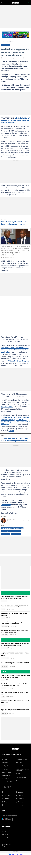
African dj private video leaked (11, 531)
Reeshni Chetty (19, 58)
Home (2, 42)
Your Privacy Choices (17, 854)
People (3, 609)
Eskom (11, 430)
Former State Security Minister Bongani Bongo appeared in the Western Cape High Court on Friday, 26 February (15, 420)
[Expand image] (29, 229)
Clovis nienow (16, 533)
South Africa (10, 42)
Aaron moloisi (18, 528)
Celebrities (4, 600)
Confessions (4, 626)
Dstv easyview (6, 533)
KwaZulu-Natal (7, 407)
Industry (3, 688)
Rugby (3, 696)
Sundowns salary (7, 528)
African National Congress (18, 361)
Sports (3, 679)
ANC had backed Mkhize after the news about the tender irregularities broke (15, 349)
